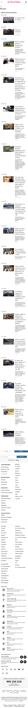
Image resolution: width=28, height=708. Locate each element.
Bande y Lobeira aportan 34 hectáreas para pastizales (19, 44)
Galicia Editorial (15, 692)
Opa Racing (4, 571)
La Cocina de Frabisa (20, 537)
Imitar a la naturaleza (18, 30)
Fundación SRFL (16, 690)
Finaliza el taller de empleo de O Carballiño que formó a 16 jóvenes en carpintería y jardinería (20, 318)
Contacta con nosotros (6, 492)
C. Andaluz (17, 284)
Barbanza (17, 473)
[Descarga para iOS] (21, 657)
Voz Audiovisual (23, 690)
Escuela (17, 565)
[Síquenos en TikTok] (23, 669)
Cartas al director (5, 490)
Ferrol (16, 480)
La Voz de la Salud (20, 528)
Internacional (4, 537)
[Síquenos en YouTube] (19, 669)
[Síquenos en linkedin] (15, 669)
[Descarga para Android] (25, 657)
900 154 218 (14, 681)
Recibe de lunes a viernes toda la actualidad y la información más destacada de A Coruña (15, 627)
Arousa (17, 471)
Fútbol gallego (4, 580)
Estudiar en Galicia (20, 535)
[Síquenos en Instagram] (11, 669)
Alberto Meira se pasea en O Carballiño (19, 433)
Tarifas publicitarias (6, 498)
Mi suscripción (4, 467)
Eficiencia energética (6, 517)
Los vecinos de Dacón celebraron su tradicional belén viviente (20, 251)
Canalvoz (12, 691)
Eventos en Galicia (6, 507)
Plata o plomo (18, 542)
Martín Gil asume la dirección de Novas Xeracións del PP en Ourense (20, 231)
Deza (16, 477)
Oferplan (3, 503)
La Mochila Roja (19, 551)
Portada (3, 528)
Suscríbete (4, 474)
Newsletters (4, 482)
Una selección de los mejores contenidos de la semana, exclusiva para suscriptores (16, 600)
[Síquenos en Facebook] (3, 669)
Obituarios (3, 556)
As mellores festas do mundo (20, 18)
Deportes (3, 542)
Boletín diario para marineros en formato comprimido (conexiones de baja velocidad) (16, 616)
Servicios (3, 500)
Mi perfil (3, 479)
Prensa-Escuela (23, 691)
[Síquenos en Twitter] (7, 669)
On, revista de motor (20, 567)
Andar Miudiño (5, 575)
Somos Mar (4, 553)
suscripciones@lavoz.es (14, 685)
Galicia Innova (18, 553)
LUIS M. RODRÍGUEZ (19, 445)
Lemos (17, 482)
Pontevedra (18, 489)
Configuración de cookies (19, 706)
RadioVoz (3, 691)
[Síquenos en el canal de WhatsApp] (3, 673)
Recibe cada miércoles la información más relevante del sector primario (16, 611)
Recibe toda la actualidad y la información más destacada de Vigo (15, 644)
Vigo (16, 494)
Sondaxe (8, 691)
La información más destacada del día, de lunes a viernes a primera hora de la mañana (15, 589)
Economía (3, 532)
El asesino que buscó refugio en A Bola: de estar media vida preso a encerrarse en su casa (20, 365)
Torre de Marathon (5, 566)
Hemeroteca (4, 471)
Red (16, 539)
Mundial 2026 (4, 564)
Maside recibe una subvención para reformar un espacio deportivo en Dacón (20, 62)
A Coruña (17, 466)
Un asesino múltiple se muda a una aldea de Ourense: (20, 387)
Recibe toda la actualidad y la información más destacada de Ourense (15, 649)
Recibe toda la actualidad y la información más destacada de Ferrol (15, 632)
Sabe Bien (18, 530)
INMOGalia (4, 505)
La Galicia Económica (6, 558)
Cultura (3, 546)
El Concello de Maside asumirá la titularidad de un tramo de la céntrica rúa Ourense (20, 110)
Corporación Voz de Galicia (7, 690)
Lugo (16, 484)
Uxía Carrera (18, 197)
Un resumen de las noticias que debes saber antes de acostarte (16, 595)
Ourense (17, 487)
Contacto (3, 510)
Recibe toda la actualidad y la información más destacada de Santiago (15, 638)
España (3, 535)
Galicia (3, 530)
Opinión (3, 539)
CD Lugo (3, 573)
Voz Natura (17, 691)
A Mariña (17, 468)
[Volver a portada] (14, 2)
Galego (17, 460)
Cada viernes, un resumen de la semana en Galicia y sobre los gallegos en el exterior (16, 622)
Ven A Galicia (18, 544)
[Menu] (2, 2)
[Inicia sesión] (25, 2)
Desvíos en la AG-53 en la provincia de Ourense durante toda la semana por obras (20, 342)
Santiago (17, 491)
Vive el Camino (19, 549)
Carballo (17, 475)
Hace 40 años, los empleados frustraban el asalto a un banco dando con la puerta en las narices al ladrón (20, 208)
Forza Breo (4, 578)
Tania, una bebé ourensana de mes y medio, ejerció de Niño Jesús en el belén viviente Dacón (20, 270)
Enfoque (17, 546)
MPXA (11, 692)
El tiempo (3, 560)
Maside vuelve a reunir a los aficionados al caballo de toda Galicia (19, 413)
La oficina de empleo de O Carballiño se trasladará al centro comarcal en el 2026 (20, 295)
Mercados (17, 558)
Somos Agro (4, 551)
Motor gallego (4, 582)
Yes (16, 562)
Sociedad (3, 544)
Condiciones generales (8, 706)
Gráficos (3, 549)
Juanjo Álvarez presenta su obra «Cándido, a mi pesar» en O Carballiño (19, 128)
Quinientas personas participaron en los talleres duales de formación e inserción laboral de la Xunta (20, 152)
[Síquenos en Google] (7, 673)
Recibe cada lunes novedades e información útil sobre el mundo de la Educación (16, 606)
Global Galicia (18, 532)
